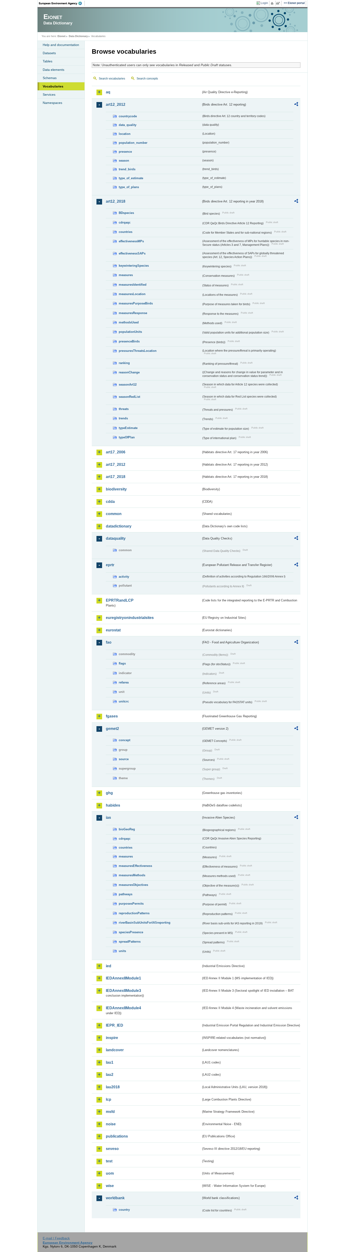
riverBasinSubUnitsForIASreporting (144, 922)
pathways (125, 894)
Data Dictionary (78, 36)
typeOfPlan (127, 437)
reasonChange (129, 372)
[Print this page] (273, 3)
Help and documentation (61, 45)
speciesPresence (131, 932)
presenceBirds (129, 341)
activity (124, 576)
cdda (110, 502)
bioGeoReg (127, 829)
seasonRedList (129, 396)
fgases (112, 716)
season (124, 160)
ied (108, 966)
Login (264, 3)
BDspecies (126, 213)
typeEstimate (128, 428)
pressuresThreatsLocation (138, 351)
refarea (124, 682)
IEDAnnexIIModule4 (123, 1008)
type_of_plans (129, 187)
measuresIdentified (132, 284)
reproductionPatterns (134, 913)
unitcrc (124, 701)
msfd (110, 1112)
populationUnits (130, 332)
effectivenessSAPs (132, 253)
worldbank (115, 1198)
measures (126, 275)
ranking (124, 363)
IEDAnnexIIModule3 (123, 991)
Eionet (61, 36)
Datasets (49, 53)
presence (125, 151)
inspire (112, 1038)
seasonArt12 (128, 384)
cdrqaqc (124, 222)
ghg (109, 793)
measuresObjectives (133, 885)
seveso (112, 1149)
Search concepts (147, 78)
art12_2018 (115, 201)
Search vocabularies (112, 78)
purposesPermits (131, 903)
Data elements (53, 70)
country (124, 1209)
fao (108, 642)
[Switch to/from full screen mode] (279, 3)
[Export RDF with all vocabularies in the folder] (296, 105)
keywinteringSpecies (134, 265)
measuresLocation (132, 294)
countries (125, 232)
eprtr (110, 565)
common (114, 514)
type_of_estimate (131, 178)
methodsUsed (129, 322)
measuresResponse (133, 313)
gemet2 (112, 729)
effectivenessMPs (131, 241)
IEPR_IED (114, 1025)
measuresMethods (132, 875)
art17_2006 (115, 452)
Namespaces (52, 103)
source (124, 759)
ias (108, 817)
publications (117, 1136)
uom (110, 1173)
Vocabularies (53, 86)
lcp (108, 1099)
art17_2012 (115, 465)
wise (110, 1186)
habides (113, 805)
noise (111, 1124)
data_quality (127, 125)
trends (123, 418)
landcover (115, 1050)
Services (49, 94)
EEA (62, 3)
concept (124, 740)
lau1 (109, 1062)
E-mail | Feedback (56, 1238)
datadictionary (118, 526)
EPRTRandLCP (120, 600)
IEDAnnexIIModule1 (123, 978)
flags (122, 663)
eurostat (113, 630)
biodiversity (116, 489)
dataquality (116, 538)
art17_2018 (115, 477)
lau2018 (113, 1087)
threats (124, 409)
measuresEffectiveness (135, 866)
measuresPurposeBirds (136, 303)
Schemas (50, 78)
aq (108, 92)
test (109, 1161)
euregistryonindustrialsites (130, 618)
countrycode (128, 116)
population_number (133, 142)
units (122, 951)
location (124, 134)
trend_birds (127, 169)
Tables (47, 61)
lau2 (109, 1075)
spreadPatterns (130, 941)
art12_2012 (115, 104)
